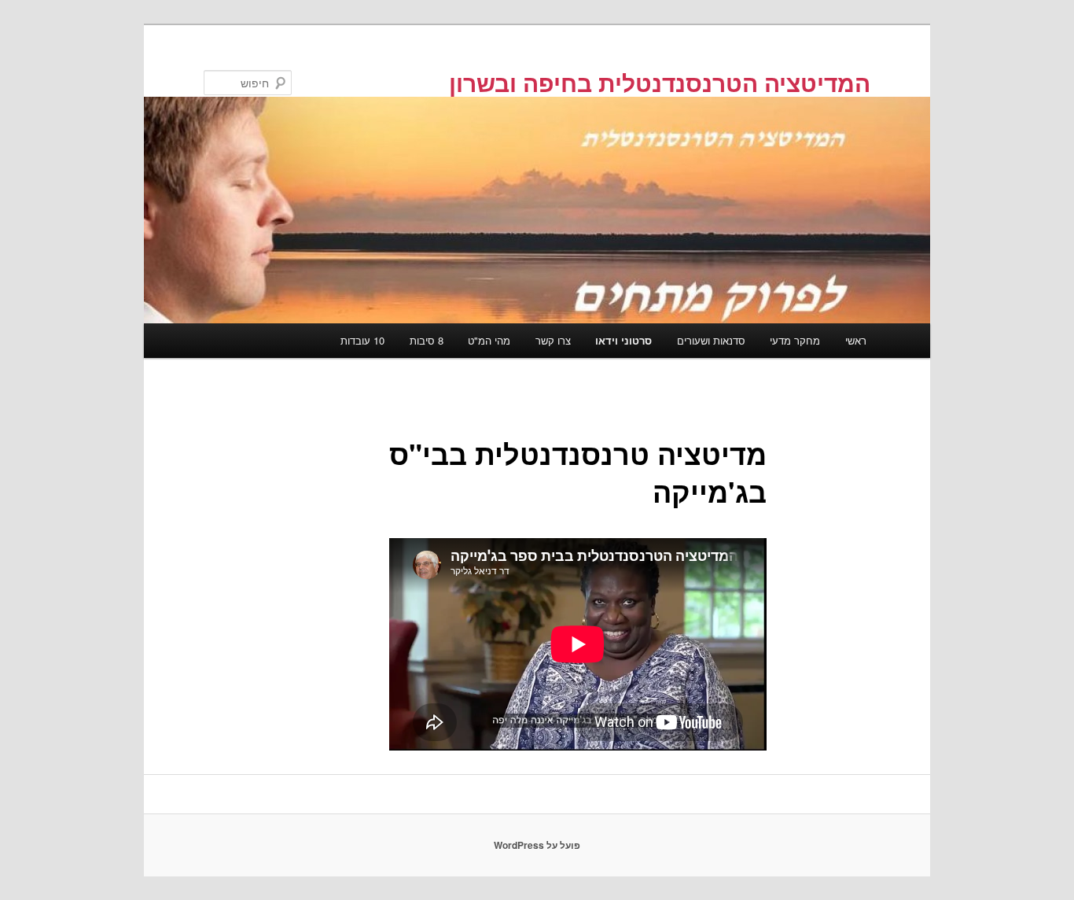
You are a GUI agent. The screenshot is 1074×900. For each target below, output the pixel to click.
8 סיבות (426, 340)
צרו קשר (553, 340)
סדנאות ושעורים (711, 340)
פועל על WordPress (537, 845)
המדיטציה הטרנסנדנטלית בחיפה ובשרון (659, 82)
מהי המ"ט (489, 340)
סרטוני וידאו (623, 340)
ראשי (855, 340)
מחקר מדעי (795, 340)
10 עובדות (362, 340)
